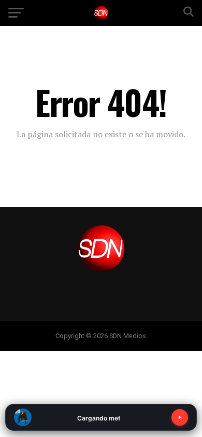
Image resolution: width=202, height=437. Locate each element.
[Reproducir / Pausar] (179, 417)
